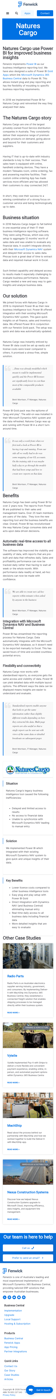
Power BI (31, 63)
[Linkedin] (9, 1297)
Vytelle (12, 1055)
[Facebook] (24, 1297)
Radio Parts (15, 976)
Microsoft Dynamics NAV (28, 249)
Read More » (13, 1012)
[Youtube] (14, 1297)
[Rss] (4, 1297)
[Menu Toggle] (7, 13)
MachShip (14, 1125)
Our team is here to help (28, 1237)
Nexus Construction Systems (28, 1192)
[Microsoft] (19, 1297)
